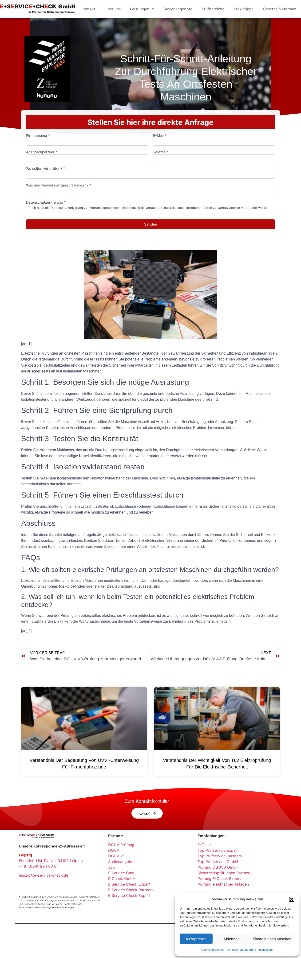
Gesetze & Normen (279, 9)
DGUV (113, 850)
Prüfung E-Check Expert (219, 878)
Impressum (265, 949)
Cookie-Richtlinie (212, 949)
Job (111, 867)
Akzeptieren (196, 939)
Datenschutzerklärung (241, 949)
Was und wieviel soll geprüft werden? (58, 185)
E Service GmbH (122, 873)
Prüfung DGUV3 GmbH (218, 867)
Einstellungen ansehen (272, 939)
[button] (291, 899)
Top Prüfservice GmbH (218, 861)
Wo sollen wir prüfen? (45, 169)
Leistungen (139, 9)
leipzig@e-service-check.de (43, 875)
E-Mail (159, 136)
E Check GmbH (121, 878)
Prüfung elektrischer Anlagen (223, 884)
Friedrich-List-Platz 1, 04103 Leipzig (51, 860)
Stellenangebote (177, 9)
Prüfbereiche (213, 9)
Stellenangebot (121, 861)
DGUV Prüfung (121, 844)
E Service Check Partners (131, 889)
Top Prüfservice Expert (218, 850)
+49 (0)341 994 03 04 (39, 866)
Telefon (161, 152)
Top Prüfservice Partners (220, 856)
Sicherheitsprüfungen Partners (224, 873)
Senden (150, 224)
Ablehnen (231, 939)
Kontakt (88, 9)
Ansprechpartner (41, 152)
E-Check (205, 844)
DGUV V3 (116, 856)
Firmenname (38, 136)
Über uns (113, 9)
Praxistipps (243, 9)
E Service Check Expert (130, 884)
